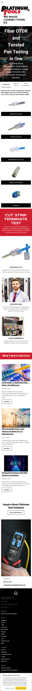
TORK (2, 625)
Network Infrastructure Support (9, 670)
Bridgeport (4, 620)
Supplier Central (5, 659)
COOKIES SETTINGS (9, 688)
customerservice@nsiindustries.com (9, 604)
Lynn (2, 638)
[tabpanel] (16, 148)
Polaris (3, 622)
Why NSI (3, 649)
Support (3, 665)
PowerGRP (4, 636)
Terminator (4, 627)
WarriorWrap (4, 629)
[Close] (29, 675)
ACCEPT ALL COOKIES (20, 688)
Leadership (4, 652)
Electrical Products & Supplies (9, 613)
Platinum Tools (5, 641)
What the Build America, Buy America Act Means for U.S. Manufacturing (13, 431)
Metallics (3, 631)
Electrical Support (6, 668)
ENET (2, 643)
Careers (3, 656)
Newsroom (4, 661)
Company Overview (6, 654)
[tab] (6, 84)
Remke (3, 634)
